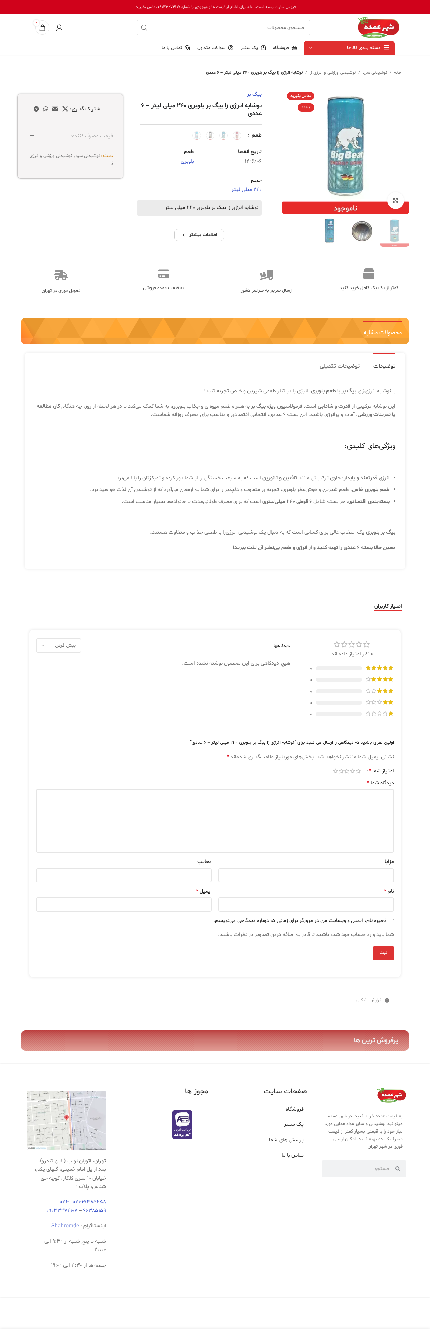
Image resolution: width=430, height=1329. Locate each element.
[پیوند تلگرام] (36, 109)
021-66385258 (89, 1202)
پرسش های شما (286, 1140)
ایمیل (204, 891)
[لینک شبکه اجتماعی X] (65, 109)
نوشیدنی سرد (375, 73)
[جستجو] (144, 27)
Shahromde (65, 1226)
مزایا (389, 862)
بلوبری (187, 161)
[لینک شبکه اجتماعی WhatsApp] (45, 109)
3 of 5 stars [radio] (347, 771)
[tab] (384, 363)
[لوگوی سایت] (378, 27)
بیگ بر (254, 94)
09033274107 (169, 7)
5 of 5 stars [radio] (335, 771)
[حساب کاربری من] (59, 27)
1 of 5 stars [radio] (358, 771)
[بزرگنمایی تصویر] (395, 200)
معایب (204, 862)
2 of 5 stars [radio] (352, 771)
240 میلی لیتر (246, 189)
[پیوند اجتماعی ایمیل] (55, 109)
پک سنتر (294, 1124)
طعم (256, 135)
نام (389, 891)
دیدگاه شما (380, 783)
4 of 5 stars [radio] (341, 771)
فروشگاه (295, 1109)
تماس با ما (293, 1155)
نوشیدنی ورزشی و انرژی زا (333, 73)
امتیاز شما (381, 771)
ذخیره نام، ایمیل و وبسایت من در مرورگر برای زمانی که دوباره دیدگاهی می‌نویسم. (300, 920)
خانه (397, 73)
